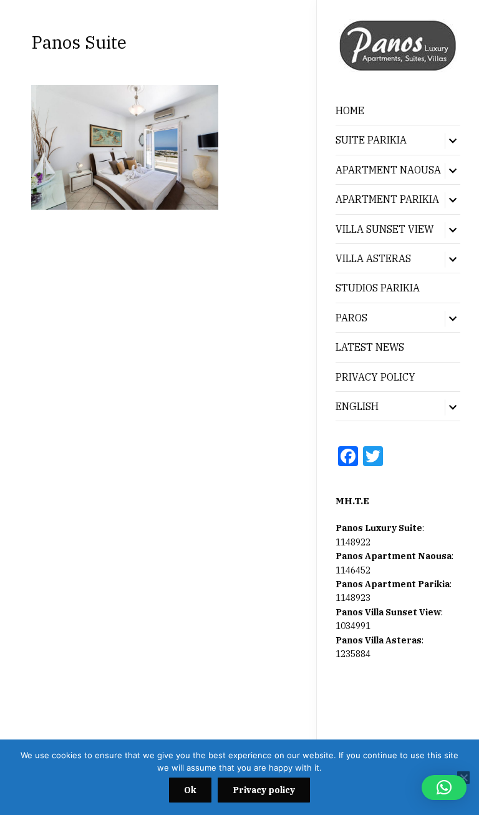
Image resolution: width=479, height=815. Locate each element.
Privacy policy (264, 790)
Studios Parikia (378, 287)
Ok (190, 790)
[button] (444, 787)
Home (350, 110)
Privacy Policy (375, 377)
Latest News (370, 347)
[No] (463, 777)
